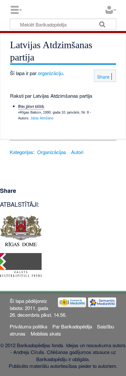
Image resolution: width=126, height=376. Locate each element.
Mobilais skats (46, 333)
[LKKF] (21, 264)
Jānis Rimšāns (42, 118)
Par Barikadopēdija (72, 326)
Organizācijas (51, 152)
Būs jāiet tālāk (31, 106)
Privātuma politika (28, 326)
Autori (77, 152)
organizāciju (50, 73)
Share (103, 76)
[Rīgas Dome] (21, 230)
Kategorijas (21, 152)
